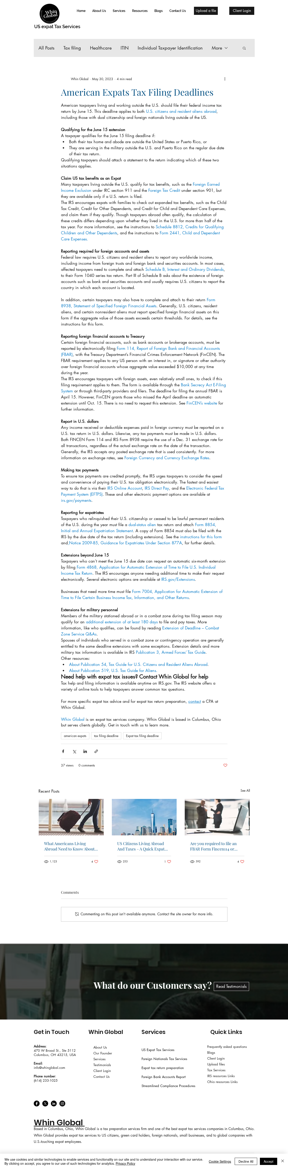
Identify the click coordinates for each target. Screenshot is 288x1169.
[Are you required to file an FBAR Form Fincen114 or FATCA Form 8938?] (217, 817)
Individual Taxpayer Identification (170, 48)
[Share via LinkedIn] (85, 751)
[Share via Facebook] (63, 751)
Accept (268, 1161)
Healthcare (101, 48)
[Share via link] (96, 751)
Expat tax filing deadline (142, 736)
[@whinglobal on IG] (62, 1103)
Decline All (245, 1161)
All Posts (46, 48)
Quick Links (226, 1032)
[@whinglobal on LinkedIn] (54, 1103)
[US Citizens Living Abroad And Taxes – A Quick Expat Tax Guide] (144, 817)
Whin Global (105, 1032)
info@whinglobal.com (49, 1067)
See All (245, 790)
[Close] (282, 1161)
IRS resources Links (221, 1076)
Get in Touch (51, 1032)
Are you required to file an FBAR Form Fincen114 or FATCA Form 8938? (213, 846)
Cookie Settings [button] (220, 1161)
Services (154, 1032)
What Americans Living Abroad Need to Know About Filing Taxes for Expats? (69, 846)
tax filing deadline (106, 736)
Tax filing (72, 48)
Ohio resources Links (223, 1082)
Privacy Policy (125, 1163)
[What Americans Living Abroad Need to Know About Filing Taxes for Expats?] (71, 817)
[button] (119, 10)
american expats (75, 736)
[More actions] (224, 78)
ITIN (125, 48)
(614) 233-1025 (46, 1080)
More (217, 48)
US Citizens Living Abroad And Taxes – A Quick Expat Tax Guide (140, 846)
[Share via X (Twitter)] (74, 751)
